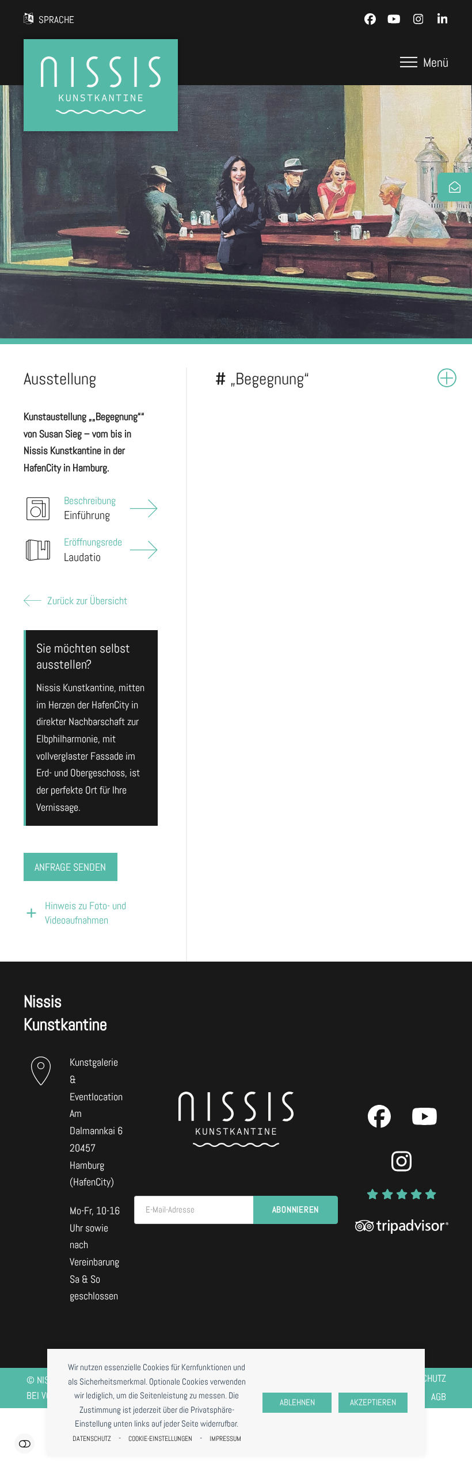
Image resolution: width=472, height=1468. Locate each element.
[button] (424, 62)
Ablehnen (297, 1402)
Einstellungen (24, 1443)
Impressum (225, 1438)
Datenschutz (92, 1438)
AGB (438, 1397)
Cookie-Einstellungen (160, 1438)
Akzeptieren (373, 1402)
